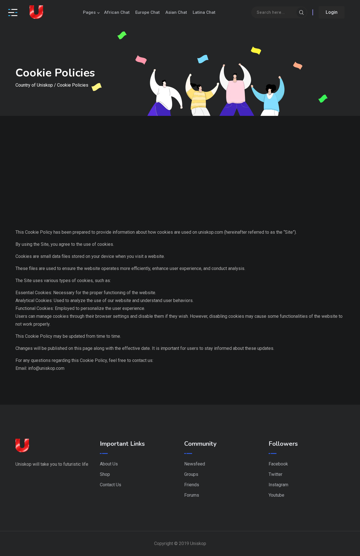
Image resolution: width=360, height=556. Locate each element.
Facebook (278, 464)
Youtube (276, 495)
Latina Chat (204, 12)
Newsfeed (194, 464)
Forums (191, 495)
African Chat (117, 12)
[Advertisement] (180, 186)
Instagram (278, 484)
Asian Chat (176, 12)
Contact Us (110, 484)
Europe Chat (147, 12)
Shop (105, 474)
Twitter (275, 474)
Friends (191, 484)
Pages (89, 12)
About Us (109, 464)
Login (332, 12)
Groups (191, 474)
